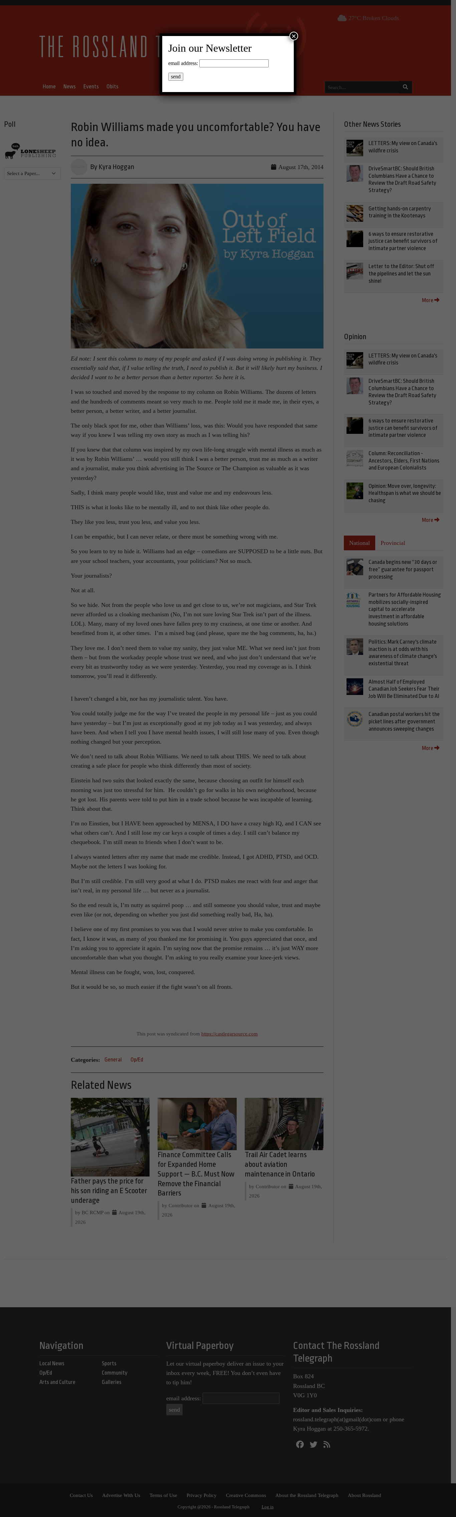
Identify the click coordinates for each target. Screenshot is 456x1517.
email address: (183, 63)
